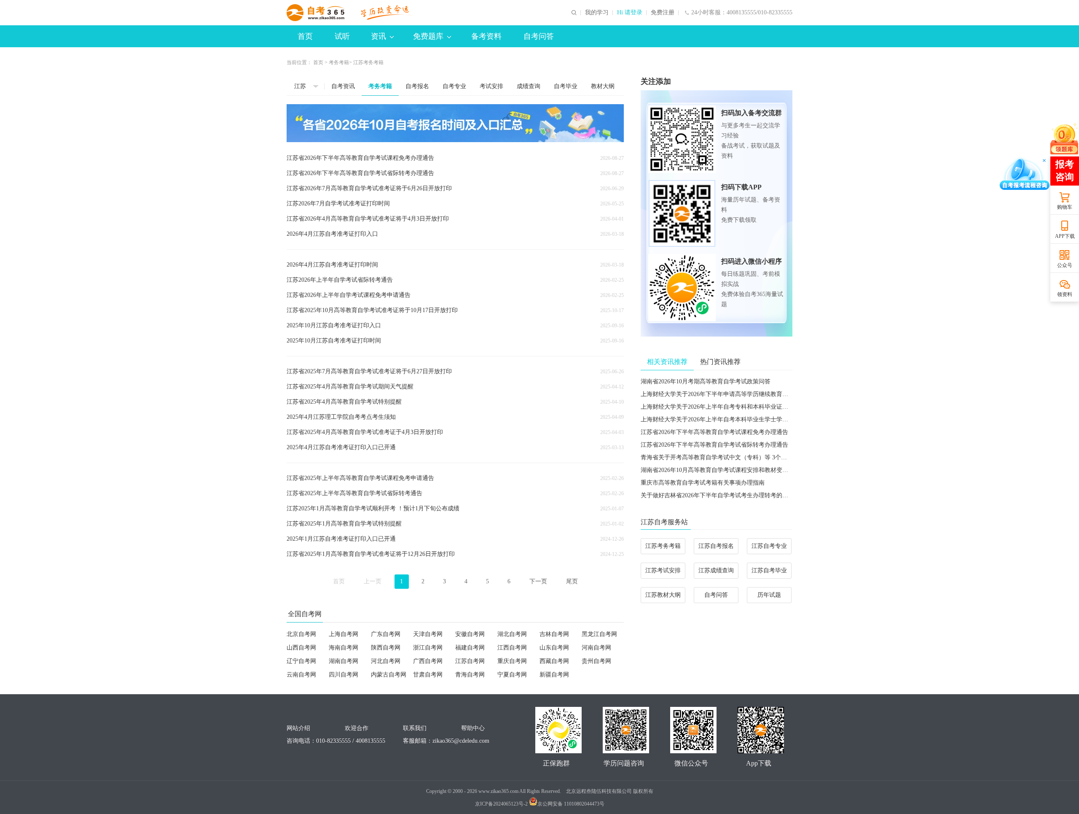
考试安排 (491, 86)
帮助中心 (473, 728)
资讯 (378, 36)
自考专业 (454, 86)
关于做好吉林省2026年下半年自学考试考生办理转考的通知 (717, 495)
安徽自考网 (470, 634)
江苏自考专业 (769, 546)
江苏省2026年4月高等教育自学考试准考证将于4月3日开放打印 (368, 219)
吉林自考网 (554, 634)
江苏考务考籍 (663, 546)
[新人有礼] (1064, 138)
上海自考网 (343, 634)
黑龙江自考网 (599, 634)
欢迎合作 (356, 728)
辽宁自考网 (301, 661)
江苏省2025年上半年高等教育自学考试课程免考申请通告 (360, 478)
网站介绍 (298, 728)
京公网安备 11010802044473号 (570, 804)
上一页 (372, 581)
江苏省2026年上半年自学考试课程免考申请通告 (349, 295)
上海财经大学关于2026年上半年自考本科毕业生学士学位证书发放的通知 (735, 419)
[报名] (455, 123)
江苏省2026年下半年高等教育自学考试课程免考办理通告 (360, 158)
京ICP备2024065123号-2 (501, 804)
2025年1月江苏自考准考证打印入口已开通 (341, 539)
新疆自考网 (554, 674)
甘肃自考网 (428, 674)
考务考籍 (339, 62)
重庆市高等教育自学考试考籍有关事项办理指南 (703, 483)
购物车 (1064, 207)
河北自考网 (385, 661)
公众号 (1064, 265)
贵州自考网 (596, 661)
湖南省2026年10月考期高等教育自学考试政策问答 (705, 381)
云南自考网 (301, 674)
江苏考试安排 (663, 570)
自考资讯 (343, 86)
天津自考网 (428, 634)
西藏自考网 (554, 661)
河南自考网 (596, 647)
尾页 (572, 581)
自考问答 (538, 36)
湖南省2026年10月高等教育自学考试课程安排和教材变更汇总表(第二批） (736, 470)
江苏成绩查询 (716, 570)
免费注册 (662, 13)
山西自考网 (301, 647)
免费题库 (428, 36)
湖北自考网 (512, 634)
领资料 (1064, 294)
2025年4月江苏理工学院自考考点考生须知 (341, 417)
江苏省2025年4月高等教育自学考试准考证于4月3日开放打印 (365, 432)
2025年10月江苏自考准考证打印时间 (334, 340)
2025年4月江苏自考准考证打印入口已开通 (341, 447)
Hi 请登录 (629, 13)
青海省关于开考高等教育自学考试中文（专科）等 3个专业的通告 (726, 457)
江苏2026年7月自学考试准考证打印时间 (338, 203)
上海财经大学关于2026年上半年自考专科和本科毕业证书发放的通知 (729, 407)
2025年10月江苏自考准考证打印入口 (334, 325)
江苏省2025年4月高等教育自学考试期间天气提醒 (350, 386)
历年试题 (769, 595)
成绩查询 (528, 86)
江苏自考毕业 (769, 570)
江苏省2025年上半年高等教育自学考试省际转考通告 (354, 493)
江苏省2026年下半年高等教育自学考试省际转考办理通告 (360, 173)
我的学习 (597, 13)
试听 (342, 36)
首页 (305, 36)
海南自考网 (343, 647)
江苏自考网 (470, 661)
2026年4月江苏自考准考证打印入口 (332, 234)
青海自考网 (470, 674)
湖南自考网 (343, 661)
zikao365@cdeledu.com (460, 741)
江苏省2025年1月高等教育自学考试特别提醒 (344, 523)
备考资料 (486, 36)
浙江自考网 (428, 647)
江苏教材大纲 (663, 595)
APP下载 (1065, 236)
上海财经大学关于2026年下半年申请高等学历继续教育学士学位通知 (729, 394)
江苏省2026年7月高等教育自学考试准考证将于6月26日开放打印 (369, 188)
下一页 (538, 581)
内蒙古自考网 (388, 674)
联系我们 (415, 728)
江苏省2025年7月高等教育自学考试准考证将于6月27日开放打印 (369, 371)
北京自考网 (301, 634)
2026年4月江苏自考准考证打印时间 (332, 264)
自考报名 (417, 86)
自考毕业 (565, 86)
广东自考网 (385, 634)
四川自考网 (343, 674)
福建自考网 (470, 647)
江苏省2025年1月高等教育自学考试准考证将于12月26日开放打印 (371, 554)
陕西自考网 (385, 647)
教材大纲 (603, 86)
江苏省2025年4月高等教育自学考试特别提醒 (344, 402)
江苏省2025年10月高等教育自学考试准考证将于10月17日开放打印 (372, 310)
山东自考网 (554, 647)
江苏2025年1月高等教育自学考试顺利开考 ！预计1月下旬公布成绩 (373, 508)
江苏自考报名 (716, 546)
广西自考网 (428, 661)
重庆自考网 (512, 661)
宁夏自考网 (512, 674)
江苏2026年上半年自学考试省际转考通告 (340, 280)
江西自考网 (512, 647)
